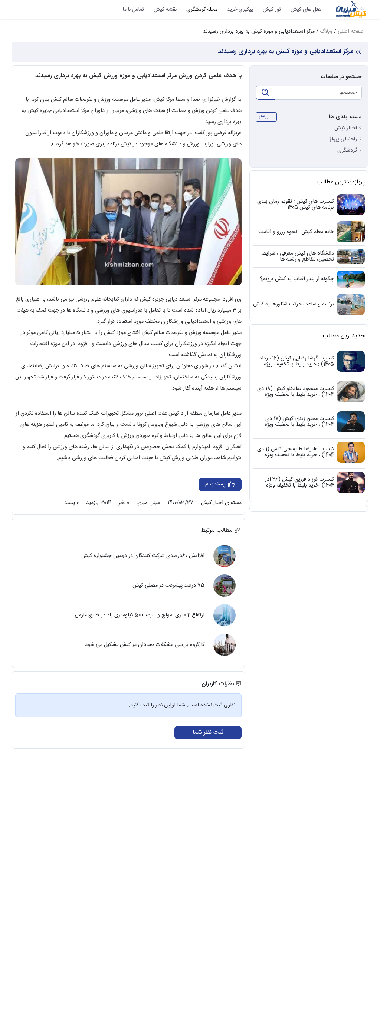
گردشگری (347, 150)
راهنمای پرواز (343, 139)
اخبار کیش (345, 128)
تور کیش (272, 9)
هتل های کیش (306, 9)
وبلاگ (326, 31)
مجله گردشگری (201, 9)
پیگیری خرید (240, 9)
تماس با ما (133, 9)
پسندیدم (216, 484)
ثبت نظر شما (208, 732)
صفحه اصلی (351, 31)
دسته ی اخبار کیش (221, 502)
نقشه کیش (165, 9)
